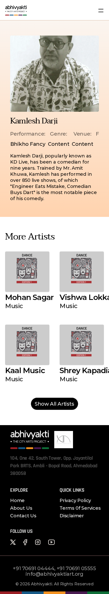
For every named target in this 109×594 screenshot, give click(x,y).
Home (17, 500)
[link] (54, 404)
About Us (21, 508)
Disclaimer (72, 516)
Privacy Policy (75, 500)
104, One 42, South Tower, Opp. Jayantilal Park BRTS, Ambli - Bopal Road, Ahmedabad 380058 (54, 466)
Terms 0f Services (80, 508)
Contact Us (23, 516)
